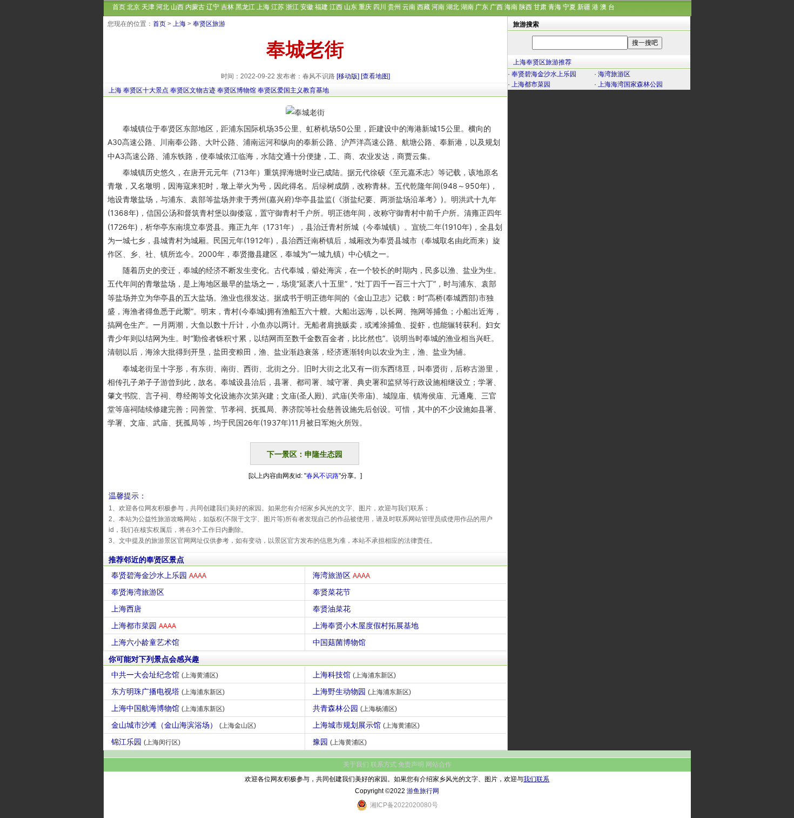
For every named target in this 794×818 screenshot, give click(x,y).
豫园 (340, 741)
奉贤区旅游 (209, 24)
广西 (496, 7)
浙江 (292, 7)
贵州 (394, 7)
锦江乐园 (145, 741)
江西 (335, 7)
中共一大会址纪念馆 (164, 674)
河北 (162, 7)
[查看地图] (375, 76)
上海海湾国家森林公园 (630, 84)
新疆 (583, 7)
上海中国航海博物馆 (168, 708)
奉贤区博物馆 (236, 90)
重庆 (365, 7)
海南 (510, 7)
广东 (481, 7)
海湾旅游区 (341, 575)
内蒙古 (195, 7)
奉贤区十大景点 (146, 90)
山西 (177, 7)
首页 (118, 7)
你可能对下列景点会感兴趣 (154, 659)
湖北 (452, 7)
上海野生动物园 (362, 691)
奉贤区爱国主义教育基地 (293, 90)
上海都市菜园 (143, 625)
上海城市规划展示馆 (366, 725)
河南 (438, 7)
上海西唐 (126, 608)
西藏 (423, 7)
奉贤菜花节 (332, 592)
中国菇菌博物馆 (339, 642)
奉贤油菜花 (332, 608)
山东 (350, 7)
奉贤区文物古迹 (193, 90)
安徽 (306, 7)
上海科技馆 (354, 674)
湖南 (467, 7)
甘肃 (540, 7)
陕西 (525, 7)
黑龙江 (245, 7)
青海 (554, 7)
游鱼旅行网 (423, 791)
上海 (263, 7)
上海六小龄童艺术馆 (145, 642)
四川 (379, 7)
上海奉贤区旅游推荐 (542, 62)
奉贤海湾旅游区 (137, 592)
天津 (148, 7)
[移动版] (348, 76)
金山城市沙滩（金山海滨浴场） (183, 725)
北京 (133, 7)
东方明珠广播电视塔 (168, 691)
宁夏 (569, 7)
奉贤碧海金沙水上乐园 (158, 575)
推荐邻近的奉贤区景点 (146, 559)
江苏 (277, 7)
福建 (321, 7)
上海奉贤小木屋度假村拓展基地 (366, 625)
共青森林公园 (355, 708)
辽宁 (212, 7)
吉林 (227, 7)
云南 (408, 7)
